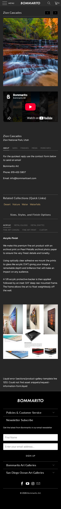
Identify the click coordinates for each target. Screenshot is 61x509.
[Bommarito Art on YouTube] (27, 484)
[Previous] (47, 13)
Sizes (14, 148)
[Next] (55, 13)
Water (25, 204)
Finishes (24, 148)
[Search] (50, 3)
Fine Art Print (29, 230)
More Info (46, 148)
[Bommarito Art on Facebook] (22, 484)
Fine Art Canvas (11, 230)
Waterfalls (35, 204)
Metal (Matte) (37, 225)
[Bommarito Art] (30, 3)
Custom (43, 230)
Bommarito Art (34, 493)
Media (34, 148)
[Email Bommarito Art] (38, 484)
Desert (7, 204)
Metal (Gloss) (21, 225)
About (6, 148)
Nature (16, 204)
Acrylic (7, 225)
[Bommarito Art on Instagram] (33, 484)
